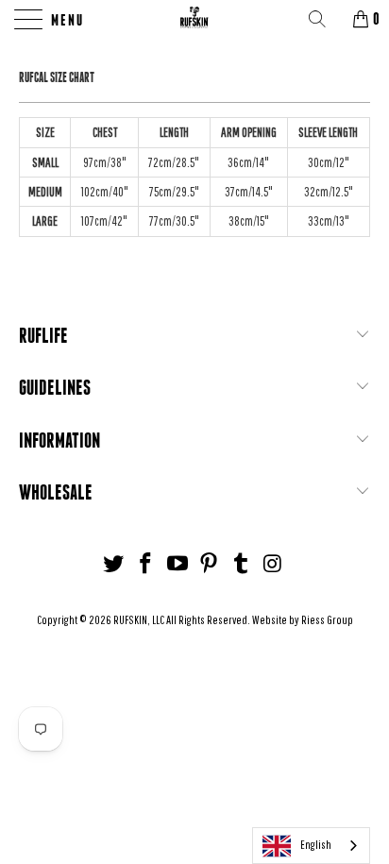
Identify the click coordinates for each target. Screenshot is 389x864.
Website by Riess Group (302, 620)
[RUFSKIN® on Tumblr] (242, 564)
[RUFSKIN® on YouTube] (177, 564)
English (315, 845)
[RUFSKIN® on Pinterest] (209, 564)
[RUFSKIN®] (194, 19)
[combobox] (311, 845)
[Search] (324, 18)
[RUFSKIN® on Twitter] (114, 564)
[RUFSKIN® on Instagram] (273, 564)
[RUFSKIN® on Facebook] (146, 564)
